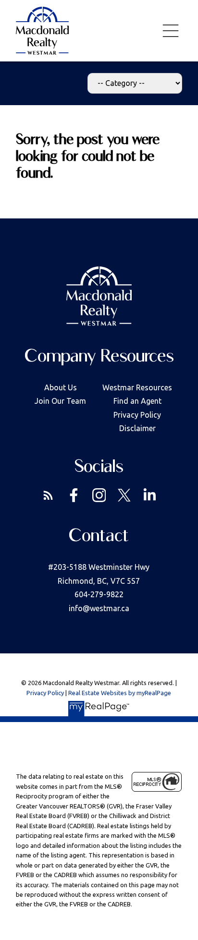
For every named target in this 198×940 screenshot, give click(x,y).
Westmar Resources (137, 387)
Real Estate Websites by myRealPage (119, 692)
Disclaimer (137, 428)
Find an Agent (137, 401)
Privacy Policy (137, 414)
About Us (60, 387)
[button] (48, 495)
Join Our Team (60, 401)
